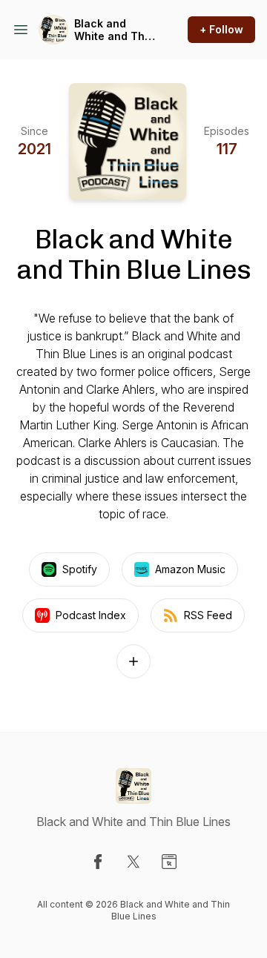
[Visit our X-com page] (133, 861)
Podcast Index (91, 615)
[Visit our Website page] (169, 861)
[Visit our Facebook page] (97, 861)
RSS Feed (208, 615)
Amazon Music (190, 569)
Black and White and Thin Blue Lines (114, 30)
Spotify (79, 569)
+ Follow (221, 29)
